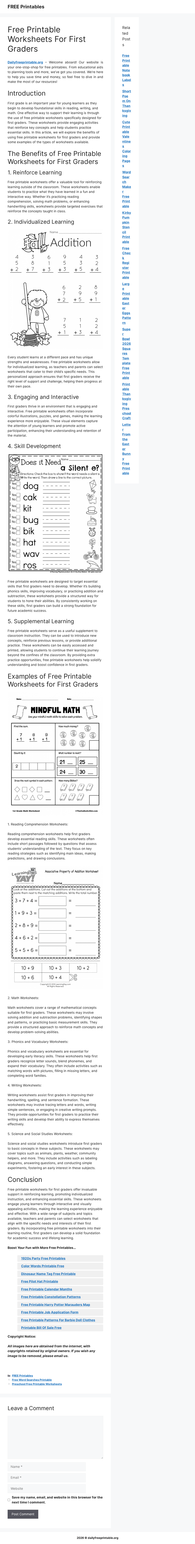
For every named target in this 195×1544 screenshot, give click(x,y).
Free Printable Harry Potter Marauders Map (55, 1305)
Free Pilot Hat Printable (39, 1281)
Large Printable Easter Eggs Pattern (126, 303)
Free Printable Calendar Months (46, 1289)
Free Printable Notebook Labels (126, 70)
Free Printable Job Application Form (49, 1312)
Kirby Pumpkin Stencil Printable (126, 227)
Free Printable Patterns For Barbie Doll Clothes (58, 1320)
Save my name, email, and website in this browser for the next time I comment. (57, 1499)
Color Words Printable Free (42, 1266)
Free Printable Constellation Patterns (51, 1297)
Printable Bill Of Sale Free (41, 1328)
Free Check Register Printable (126, 262)
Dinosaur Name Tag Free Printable (48, 1274)
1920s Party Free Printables (43, 1258)
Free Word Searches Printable (32, 1379)
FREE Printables (26, 7)
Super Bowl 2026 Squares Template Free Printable (126, 353)
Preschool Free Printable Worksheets (37, 1384)
